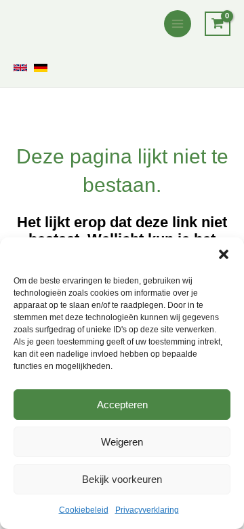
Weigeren (122, 442)
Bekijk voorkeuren (122, 479)
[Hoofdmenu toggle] (177, 23)
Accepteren (122, 404)
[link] (20, 68)
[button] (223, 254)
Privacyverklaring (147, 510)
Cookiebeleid (83, 510)
